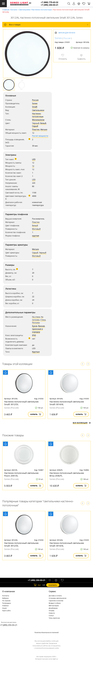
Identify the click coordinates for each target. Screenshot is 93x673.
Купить (34, 414)
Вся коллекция (80, 423)
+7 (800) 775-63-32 (49, 2)
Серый (35, 126)
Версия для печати (67, 33)
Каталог (14, 9)
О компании (8, 591)
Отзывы (51, 611)
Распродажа (6, 603)
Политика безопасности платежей (46, 632)
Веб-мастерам (54, 606)
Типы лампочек (54, 618)
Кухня (34, 326)
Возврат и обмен (55, 603)
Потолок (36, 322)
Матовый (36, 229)
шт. (39, 585)
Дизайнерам (53, 608)
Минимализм (38, 120)
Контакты (5, 596)
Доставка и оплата (55, 596)
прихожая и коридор (37, 330)
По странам (6, 601)
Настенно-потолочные (41, 9)
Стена (43, 320)
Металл (43, 129)
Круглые (36, 352)
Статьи (51, 615)
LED (33, 159)
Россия (35, 100)
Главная (5, 9)
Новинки (5, 606)
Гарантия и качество (56, 601)
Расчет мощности (40, 136)
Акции (4, 608)
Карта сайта (6, 611)
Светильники (24, 9)
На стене (36, 317)
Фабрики (5, 598)
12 (33, 166)
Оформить (53, 585)
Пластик (36, 129)
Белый (43, 123)
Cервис (52, 591)
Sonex (34, 103)
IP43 (34, 335)
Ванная (41, 326)
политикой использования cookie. (47, 648)
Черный (35, 123)
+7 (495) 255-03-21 (49, 5)
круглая (35, 235)
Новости (52, 613)
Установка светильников (57, 598)
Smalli (34, 107)
